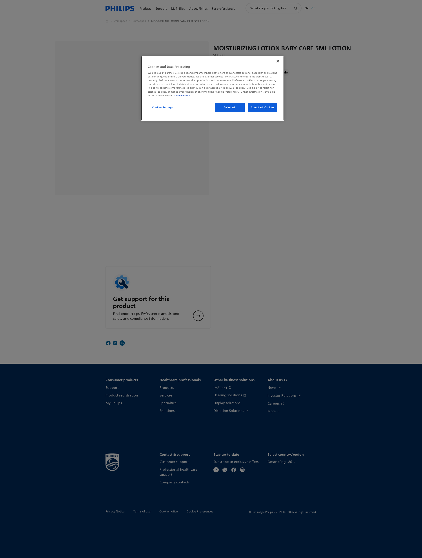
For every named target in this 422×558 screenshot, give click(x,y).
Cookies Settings (162, 107)
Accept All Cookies (262, 107)
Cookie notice (182, 95)
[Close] (278, 61)
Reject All (230, 107)
